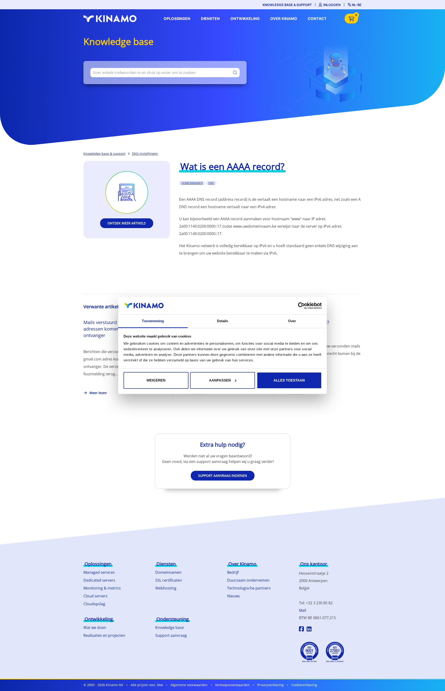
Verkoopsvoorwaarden (232, 685)
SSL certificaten (168, 580)
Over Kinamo (283, 18)
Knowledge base (169, 627)
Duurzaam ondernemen (248, 580)
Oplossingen (177, 18)
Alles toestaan (289, 380)
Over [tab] (292, 321)
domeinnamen (192, 183)
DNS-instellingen (145, 153)
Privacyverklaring (270, 685)
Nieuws (233, 596)
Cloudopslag (94, 603)
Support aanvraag (171, 635)
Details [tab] (222, 321)
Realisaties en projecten (104, 635)
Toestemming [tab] (153, 321)
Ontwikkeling (245, 18)
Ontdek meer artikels (127, 223)
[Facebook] (301, 629)
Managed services (99, 572)
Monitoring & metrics (102, 588)
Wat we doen (94, 627)
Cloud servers (95, 596)
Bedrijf (232, 572)
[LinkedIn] (309, 629)
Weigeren (155, 380)
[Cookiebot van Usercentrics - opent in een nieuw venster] (301, 305)
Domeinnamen (168, 572)
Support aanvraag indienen (222, 475)
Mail (302, 610)
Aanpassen (220, 380)
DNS (211, 183)
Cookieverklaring (304, 685)
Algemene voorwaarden (189, 685)
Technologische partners (249, 588)
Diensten (210, 18)
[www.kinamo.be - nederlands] (111, 18)
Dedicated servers (99, 580)
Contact (317, 18)
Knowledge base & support (287, 5)
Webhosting (165, 588)
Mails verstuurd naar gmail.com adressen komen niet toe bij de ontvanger (117, 328)
